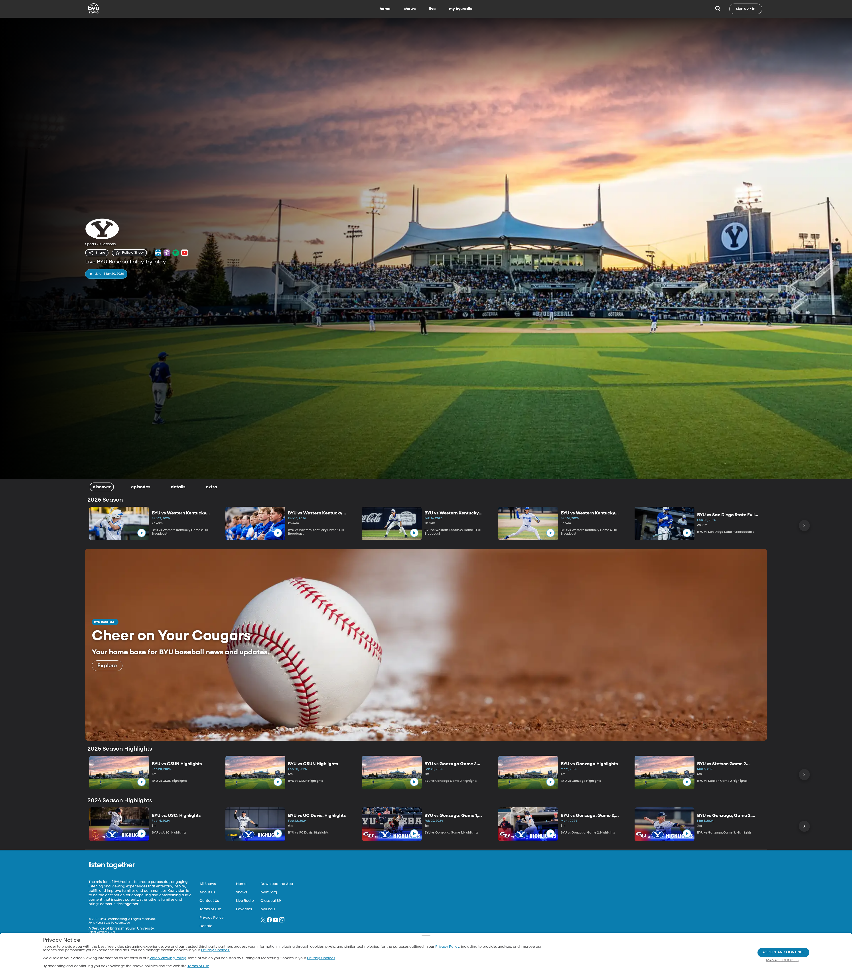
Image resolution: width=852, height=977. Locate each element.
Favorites (244, 909)
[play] (141, 533)
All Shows (207, 884)
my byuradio (461, 9)
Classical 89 (270, 901)
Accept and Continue (783, 952)
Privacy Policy (211, 918)
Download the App (276, 884)
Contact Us (209, 901)
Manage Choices (782, 960)
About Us (207, 892)
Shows (241, 892)
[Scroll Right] (804, 525)
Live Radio (245, 901)
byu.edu (267, 909)
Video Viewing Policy (168, 958)
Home (241, 884)
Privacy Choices (321, 958)
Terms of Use (210, 909)
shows (410, 9)
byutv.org (268, 892)
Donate (205, 926)
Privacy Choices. (215, 950)
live (432, 9)
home (385, 9)
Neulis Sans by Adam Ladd (113, 923)
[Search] (718, 9)
